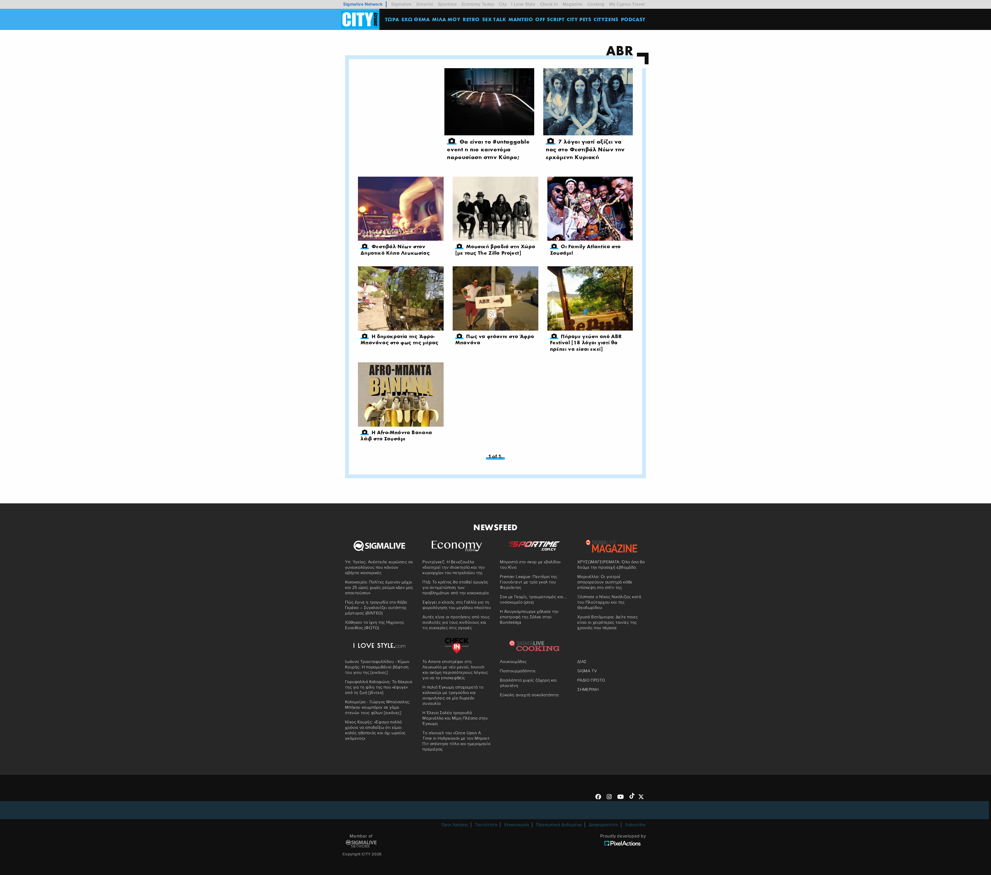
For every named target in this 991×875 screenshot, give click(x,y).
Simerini (424, 4)
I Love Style (523, 4)
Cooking (596, 4)
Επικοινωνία (516, 824)
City (503, 4)
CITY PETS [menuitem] (579, 19)
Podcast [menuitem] (633, 19)
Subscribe (635, 824)
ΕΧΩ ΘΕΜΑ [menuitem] (416, 19)
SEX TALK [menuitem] (494, 19)
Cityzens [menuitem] (606, 19)
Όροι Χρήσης (454, 824)
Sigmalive (401, 4)
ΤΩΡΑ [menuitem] (392, 19)
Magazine (573, 4)
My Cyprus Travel (627, 4)
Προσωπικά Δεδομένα (559, 824)
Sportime (447, 4)
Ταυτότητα (486, 824)
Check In (549, 4)
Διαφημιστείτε (603, 824)
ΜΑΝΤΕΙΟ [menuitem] (520, 19)
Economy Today (478, 4)
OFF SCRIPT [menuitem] (549, 19)
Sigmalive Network (362, 4)
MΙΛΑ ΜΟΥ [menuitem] (446, 19)
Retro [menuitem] (471, 19)
